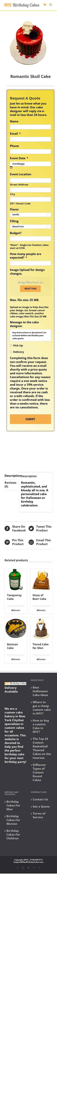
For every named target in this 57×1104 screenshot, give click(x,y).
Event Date (19, 158)
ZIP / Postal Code (20, 203)
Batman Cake (12, 646)
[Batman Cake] (16, 628)
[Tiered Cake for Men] (41, 628)
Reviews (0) (10, 484)
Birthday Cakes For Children (13, 834)
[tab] (11, 475)
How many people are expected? (25, 255)
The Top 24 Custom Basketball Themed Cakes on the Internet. (42, 748)
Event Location (20, 174)
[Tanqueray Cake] (16, 580)
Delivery (18, 352)
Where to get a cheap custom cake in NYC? (42, 707)
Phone (14, 146)
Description (11, 476)
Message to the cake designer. (24, 324)
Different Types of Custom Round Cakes (39, 772)
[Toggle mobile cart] (44, 4)
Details (17, 610)
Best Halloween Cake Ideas (40, 691)
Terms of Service (39, 815)
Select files (30, 288)
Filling (14, 221)
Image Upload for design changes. (27, 271)
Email (15, 134)
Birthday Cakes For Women (13, 820)
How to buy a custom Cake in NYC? (41, 726)
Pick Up (18, 345)
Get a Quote (41, 806)
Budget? (15, 233)
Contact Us (40, 799)
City (12, 194)
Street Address (19, 184)
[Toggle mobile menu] (50, 4)
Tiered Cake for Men (41, 646)
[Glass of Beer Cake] (41, 580)
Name (14, 121)
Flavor (14, 209)
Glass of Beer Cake (39, 597)
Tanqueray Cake (14, 597)
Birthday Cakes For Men (13, 805)
